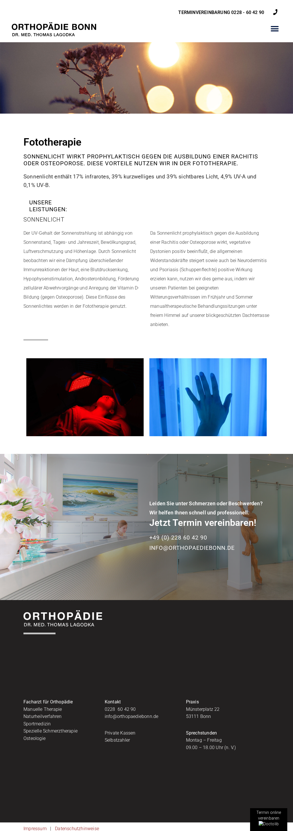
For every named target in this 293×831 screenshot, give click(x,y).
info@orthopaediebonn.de (192, 547)
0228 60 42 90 (120, 709)
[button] (274, 28)
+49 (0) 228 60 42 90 (178, 537)
